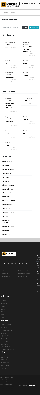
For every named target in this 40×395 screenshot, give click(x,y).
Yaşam (3, 309)
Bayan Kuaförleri (8, 226)
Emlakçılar (6, 197)
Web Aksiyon (10, 77)
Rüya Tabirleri (5, 365)
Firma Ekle (34, 28)
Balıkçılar (6, 230)
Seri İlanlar (4, 344)
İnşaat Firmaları (8, 185)
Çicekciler (6, 209)
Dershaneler (7, 205)
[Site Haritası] (23, 263)
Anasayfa (5, 13)
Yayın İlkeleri (5, 274)
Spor (2, 314)
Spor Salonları (10, 42)
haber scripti (9, 388)
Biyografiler (5, 363)
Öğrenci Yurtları (8, 170)
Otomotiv (6, 166)
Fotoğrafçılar (7, 193)
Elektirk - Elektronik (9, 201)
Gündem (26, 3)
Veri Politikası (5, 276)
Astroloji (3, 368)
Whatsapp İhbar (23, 274)
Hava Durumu (6, 325)
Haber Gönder (23, 276)
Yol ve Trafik (5, 328)
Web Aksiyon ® (33, 385)
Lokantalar (6, 177)
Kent (25, 63)
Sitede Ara (4, 357)
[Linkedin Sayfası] (16, 263)
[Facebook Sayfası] (2, 263)
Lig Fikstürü (5, 336)
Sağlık (3, 306)
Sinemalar (4, 341)
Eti (6, 63)
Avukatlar (6, 234)
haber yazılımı (5, 386)
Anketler (4, 360)
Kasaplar (6, 181)
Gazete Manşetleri (7, 349)
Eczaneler (4, 333)
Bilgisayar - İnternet (6, 221)
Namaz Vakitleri (6, 330)
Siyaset (3, 317)
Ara (25, 28)
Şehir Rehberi (5, 347)
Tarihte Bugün (6, 339)
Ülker (7, 133)
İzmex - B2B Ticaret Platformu (27, 49)
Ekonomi (4, 304)
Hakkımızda (5, 271)
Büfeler (7, 61)
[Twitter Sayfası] (5, 263)
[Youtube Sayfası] (12, 263)
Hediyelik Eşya (8, 189)
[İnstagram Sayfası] (9, 263)
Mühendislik (7, 174)
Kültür (3, 312)
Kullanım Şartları (23, 271)
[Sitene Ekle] (27, 263)
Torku (25, 75)
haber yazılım (4, 391)
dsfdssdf (8, 45)
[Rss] (20, 263)
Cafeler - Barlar (8, 212)
